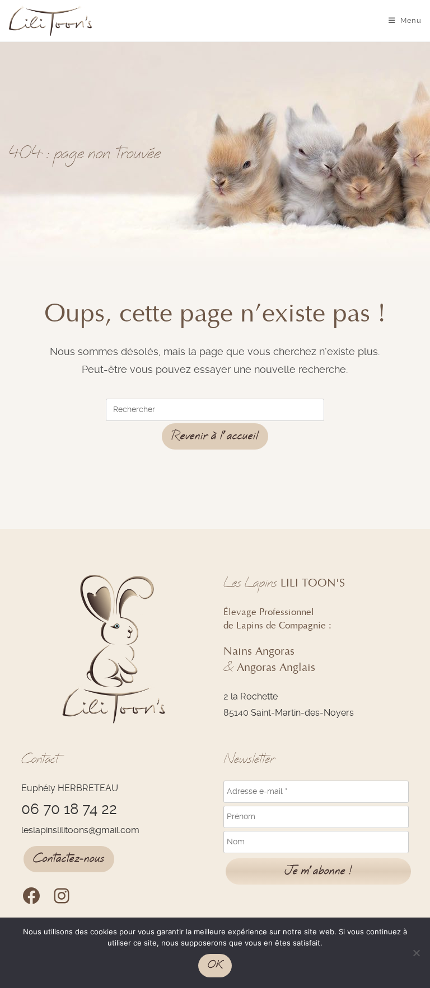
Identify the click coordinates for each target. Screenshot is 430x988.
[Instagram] (62, 896)
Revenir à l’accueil (215, 436)
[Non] (416, 952)
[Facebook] (31, 896)
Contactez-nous (69, 858)
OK (215, 965)
